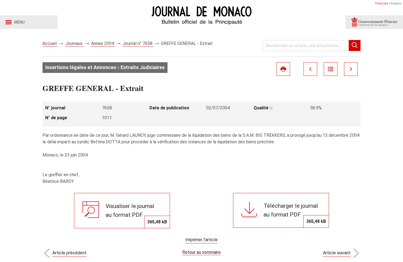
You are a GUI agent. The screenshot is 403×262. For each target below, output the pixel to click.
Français (381, 3)
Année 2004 (103, 43)
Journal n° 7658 (138, 43)
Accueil (50, 43)
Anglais (396, 3)
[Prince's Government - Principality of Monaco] (374, 22)
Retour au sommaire (201, 252)
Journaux (74, 43)
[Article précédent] (310, 69)
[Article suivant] (351, 69)
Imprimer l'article (201, 239)
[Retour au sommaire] (330, 69)
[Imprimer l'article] (283, 69)
